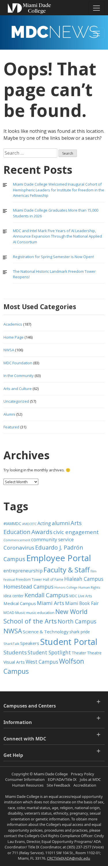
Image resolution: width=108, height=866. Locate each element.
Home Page (13, 337)
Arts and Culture (17, 388)
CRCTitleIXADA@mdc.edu (68, 858)
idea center (13, 595)
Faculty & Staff (66, 569)
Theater (79, 653)
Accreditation (84, 785)
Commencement (16, 540)
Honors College (65, 587)
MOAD (8, 612)
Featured (11, 427)
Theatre (94, 653)
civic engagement (76, 531)
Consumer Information (25, 779)
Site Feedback (58, 785)
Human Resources (27, 785)
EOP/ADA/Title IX (62, 779)
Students (15, 652)
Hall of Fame (53, 579)
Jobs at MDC (90, 779)
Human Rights (89, 587)
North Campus (77, 621)
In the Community (18, 375)
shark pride (79, 631)
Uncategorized (16, 401)
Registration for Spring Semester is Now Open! (53, 256)
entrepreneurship (23, 571)
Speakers (29, 643)
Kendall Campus (46, 595)
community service (52, 539)
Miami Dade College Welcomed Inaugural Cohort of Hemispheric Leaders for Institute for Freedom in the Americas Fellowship (58, 190)
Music (20, 612)
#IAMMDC (12, 523)
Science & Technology (46, 631)
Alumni (9, 414)
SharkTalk (11, 643)
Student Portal (68, 641)
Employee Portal (58, 558)
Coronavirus (18, 547)
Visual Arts (14, 662)
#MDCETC (29, 524)
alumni (61, 523)
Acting (44, 523)
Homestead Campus (28, 586)
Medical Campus (19, 603)
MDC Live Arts (80, 595)
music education (40, 612)
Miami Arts (50, 603)
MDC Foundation (17, 362)
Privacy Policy (82, 774)
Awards (41, 532)
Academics (12, 324)
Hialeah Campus (83, 578)
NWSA (8, 349)
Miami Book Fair (82, 603)
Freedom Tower (29, 579)
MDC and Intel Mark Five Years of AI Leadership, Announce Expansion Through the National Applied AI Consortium (57, 236)
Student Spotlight (49, 652)
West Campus (42, 661)
